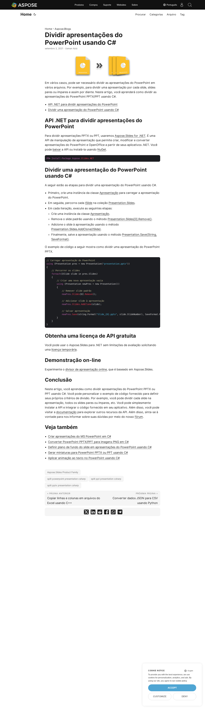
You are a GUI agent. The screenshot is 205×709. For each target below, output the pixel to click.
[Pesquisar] (190, 5)
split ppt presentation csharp (106, 478)
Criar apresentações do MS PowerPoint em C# (79, 436)
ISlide (88, 203)
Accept (172, 688)
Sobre (135, 5)
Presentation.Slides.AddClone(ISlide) (76, 229)
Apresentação (108, 192)
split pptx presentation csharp (63, 485)
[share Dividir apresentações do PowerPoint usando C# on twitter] (86, 513)
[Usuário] (182, 5)
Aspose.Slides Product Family (62, 472)
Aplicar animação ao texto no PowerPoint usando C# (84, 458)
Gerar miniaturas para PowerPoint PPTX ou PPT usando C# (88, 452)
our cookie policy (179, 681)
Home (26, 14)
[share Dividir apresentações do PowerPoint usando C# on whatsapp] (113, 513)
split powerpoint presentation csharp (66, 478)
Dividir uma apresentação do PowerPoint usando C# (83, 109)
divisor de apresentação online (86, 369)
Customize (159, 696)
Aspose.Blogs (63, 28)
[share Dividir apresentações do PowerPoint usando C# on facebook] (106, 513)
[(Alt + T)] (35, 14)
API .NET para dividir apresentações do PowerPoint (83, 104)
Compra (93, 5)
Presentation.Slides (122, 203)
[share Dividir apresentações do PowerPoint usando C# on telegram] (120, 513)
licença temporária (64, 349)
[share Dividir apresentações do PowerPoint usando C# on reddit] (99, 513)
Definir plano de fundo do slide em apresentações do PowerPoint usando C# (100, 447)
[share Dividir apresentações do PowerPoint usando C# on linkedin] (93, 513)
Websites (121, 5)
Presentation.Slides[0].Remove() (130, 219)
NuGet (101, 149)
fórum (139, 416)
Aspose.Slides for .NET (130, 135)
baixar (57, 149)
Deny (185, 696)
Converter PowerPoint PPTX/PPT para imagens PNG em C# (88, 442)
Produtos (79, 5)
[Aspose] (24, 5)
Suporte (107, 5)
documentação (66, 412)
